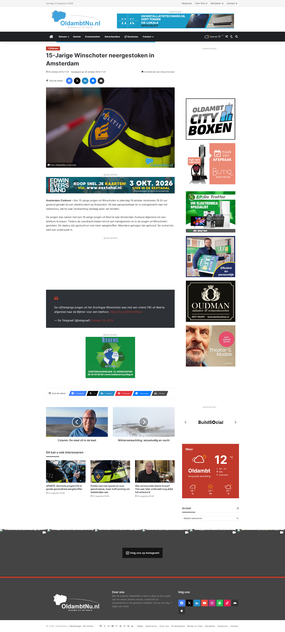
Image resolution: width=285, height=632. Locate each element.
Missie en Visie (195, 626)
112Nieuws (53, 48)
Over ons (200, 3)
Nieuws (63, 36)
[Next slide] (235, 422)
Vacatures (187, 3)
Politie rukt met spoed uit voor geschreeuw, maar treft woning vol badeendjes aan (110, 488)
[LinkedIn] (85, 80)
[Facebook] (69, 80)
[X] (77, 80)
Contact (231, 3)
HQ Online (88, 626)
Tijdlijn (140, 626)
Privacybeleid (178, 626)
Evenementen (92, 36)
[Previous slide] (185, 422)
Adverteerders (112, 36)
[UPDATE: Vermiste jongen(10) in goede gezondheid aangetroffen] (66, 471)
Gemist (77, 36)
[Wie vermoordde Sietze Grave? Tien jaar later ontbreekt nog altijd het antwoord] (155, 471)
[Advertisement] (110, 263)
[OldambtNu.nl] (76, 19)
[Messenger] (93, 80)
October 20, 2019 (102, 320)
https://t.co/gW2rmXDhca (126, 311)
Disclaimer (216, 3)
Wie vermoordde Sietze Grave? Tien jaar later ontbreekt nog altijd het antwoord (154, 488)
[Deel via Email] (101, 80)
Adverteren (151, 626)
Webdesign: (76, 626)
